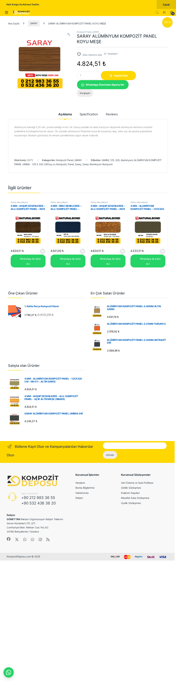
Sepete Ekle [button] (41, 251)
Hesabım (80, 482)
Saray (78, 164)
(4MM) (105, 160)
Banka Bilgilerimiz (85, 487)
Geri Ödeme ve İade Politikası (137, 482)
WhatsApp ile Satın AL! (30, 261)
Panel (71, 164)
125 (112, 160)
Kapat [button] (166, 4)
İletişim (79, 497)
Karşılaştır (113, 53)
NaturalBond (22, 202)
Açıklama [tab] (65, 114)
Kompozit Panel (84, 32)
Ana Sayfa (13, 23)
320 (117, 160)
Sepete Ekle (121, 75)
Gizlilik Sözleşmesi (131, 487)
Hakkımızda (82, 492)
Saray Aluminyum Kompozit (97, 164)
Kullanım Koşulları (130, 492)
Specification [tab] (89, 114)
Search (157, 12)
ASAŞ (13, 202)
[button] (68, 34)
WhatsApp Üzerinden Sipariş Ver (105, 84)
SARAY (33, 23)
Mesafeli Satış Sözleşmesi (135, 497)
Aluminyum (127, 160)
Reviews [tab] (112, 114)
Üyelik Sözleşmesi (131, 503)
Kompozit (61, 164)
